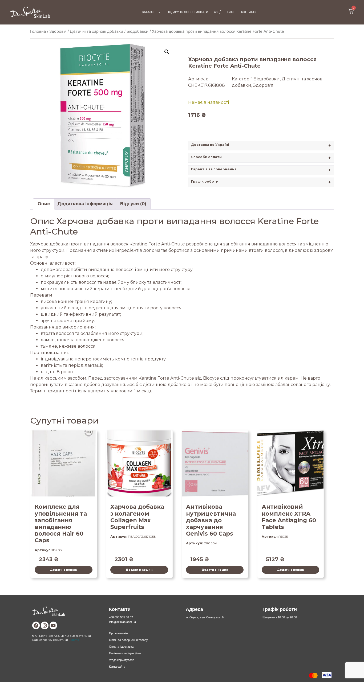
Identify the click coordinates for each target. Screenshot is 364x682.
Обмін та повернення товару (128, 640)
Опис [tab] (44, 203)
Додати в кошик (63, 569)
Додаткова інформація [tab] (85, 203)
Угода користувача (121, 660)
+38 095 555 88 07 (121, 617)
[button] (167, 52)
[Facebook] (36, 625)
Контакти (249, 12)
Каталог (148, 12)
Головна (38, 31)
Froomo (74, 639)
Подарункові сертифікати (187, 12)
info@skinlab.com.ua (122, 621)
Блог (231, 12)
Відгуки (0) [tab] (133, 203)
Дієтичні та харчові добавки (96, 31)
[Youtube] (53, 625)
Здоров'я (57, 31)
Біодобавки (137, 31)
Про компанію (118, 633)
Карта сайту (117, 666)
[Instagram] (44, 625)
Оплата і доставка (121, 646)
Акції (217, 12)
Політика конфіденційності (126, 653)
